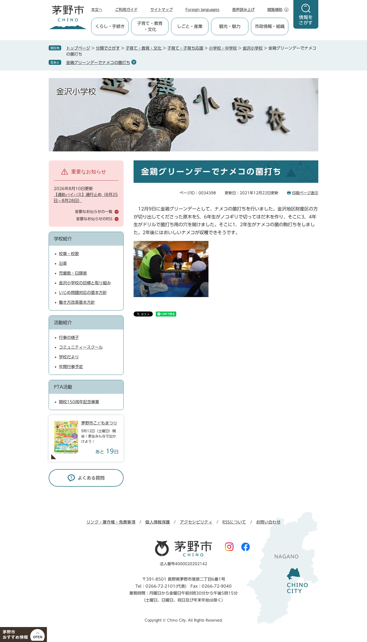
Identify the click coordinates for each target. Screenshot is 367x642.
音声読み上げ (243, 9)
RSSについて (234, 522)
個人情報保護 (157, 522)
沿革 (63, 263)
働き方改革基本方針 (77, 302)
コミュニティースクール (81, 347)
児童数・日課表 (73, 273)
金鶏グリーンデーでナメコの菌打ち (98, 63)
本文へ (96, 9)
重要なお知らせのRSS (94, 219)
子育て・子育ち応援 (185, 48)
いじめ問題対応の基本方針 (83, 293)
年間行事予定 (71, 367)
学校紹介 (63, 238)
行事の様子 (69, 337)
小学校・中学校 (223, 48)
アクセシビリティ (196, 522)
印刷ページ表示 (305, 193)
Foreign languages (202, 9)
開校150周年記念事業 (79, 402)
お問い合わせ (268, 522)
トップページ (78, 48)
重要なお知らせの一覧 (93, 212)
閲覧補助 (274, 9)
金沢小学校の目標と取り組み (85, 283)
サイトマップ (161, 9)
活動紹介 (63, 322)
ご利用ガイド (126, 9)
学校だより (69, 357)
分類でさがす (108, 48)
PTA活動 (63, 387)
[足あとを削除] (133, 62)
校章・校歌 (69, 254)
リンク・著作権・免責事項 (110, 522)
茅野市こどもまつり (99, 423)
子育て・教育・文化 (144, 48)
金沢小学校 (253, 48)
